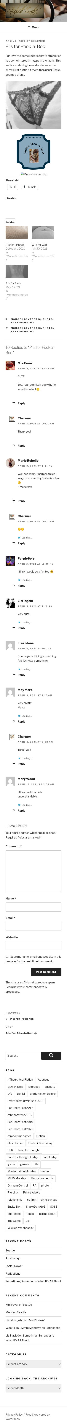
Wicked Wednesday (21, 1228)
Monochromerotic (26, 319)
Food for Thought (29, 1150)
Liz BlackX (12, 1335)
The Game (14, 1220)
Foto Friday (50, 1157)
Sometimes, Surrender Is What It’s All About (33, 1281)
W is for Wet (39, 244)
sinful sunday (49, 1199)
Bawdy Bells (15, 1086)
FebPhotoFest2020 (20, 1129)
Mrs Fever (25, 363)
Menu (35, 27)
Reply (21, 403)
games (24, 1164)
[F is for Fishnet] (17, 232)
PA (34, 1185)
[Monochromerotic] (34, 174)
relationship (15, 1199)
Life (36, 1164)
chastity (50, 1086)
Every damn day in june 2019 (26, 1101)
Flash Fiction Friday (40, 1143)
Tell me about (47, 1214)
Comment (14, 846)
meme (45, 1171)
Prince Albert (31, 1192)
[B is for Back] (17, 271)
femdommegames (19, 1136)
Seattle (10, 1250)
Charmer (38, 41)
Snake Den (14, 1206)
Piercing (13, 1192)
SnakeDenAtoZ (22, 322)
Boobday (34, 1086)
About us (43, 1079)
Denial (21, 1093)
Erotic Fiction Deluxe (43, 1093)
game (11, 1164)
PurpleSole (26, 558)
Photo (48, 319)
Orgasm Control (18, 1185)
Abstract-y (13, 1258)
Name (11, 898)
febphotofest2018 (20, 1115)
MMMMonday (17, 1178)
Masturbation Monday (22, 1171)
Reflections (13, 1273)
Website (12, 937)
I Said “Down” (14, 1266)
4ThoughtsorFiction (20, 1079)
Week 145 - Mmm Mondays (23, 1328)
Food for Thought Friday (23, 1157)
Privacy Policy (14, 1414)
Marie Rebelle (28, 460)
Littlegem (25, 601)
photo (48, 328)
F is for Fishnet (15, 244)
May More (25, 690)
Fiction (40, 1136)
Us (27, 1220)
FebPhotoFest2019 (20, 1122)
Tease (30, 1214)
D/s (10, 1093)
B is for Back (13, 283)
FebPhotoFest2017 (20, 1108)
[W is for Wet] (43, 232)
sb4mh (31, 1199)
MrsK (9, 1312)
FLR (10, 1150)
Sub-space (14, 1214)
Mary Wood (26, 779)
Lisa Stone (26, 643)
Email (10, 918)
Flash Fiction (15, 1143)
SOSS (53, 1206)
